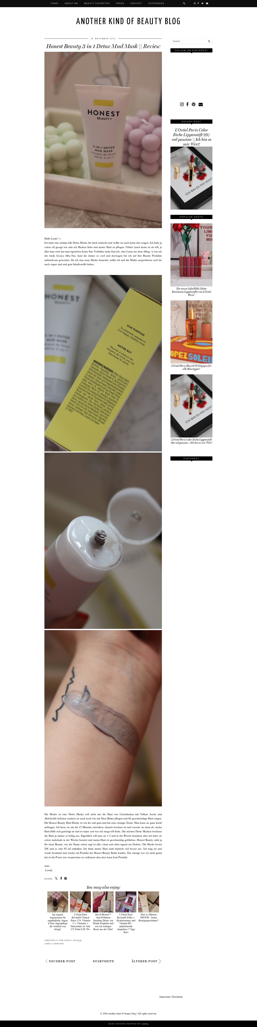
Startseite (103, 961)
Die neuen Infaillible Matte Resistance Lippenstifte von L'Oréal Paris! (191, 292)
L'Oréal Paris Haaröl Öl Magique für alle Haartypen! (191, 367)
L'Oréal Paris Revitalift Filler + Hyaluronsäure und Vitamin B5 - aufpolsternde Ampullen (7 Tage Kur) (126, 923)
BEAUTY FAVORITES (97, 3)
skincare (58, 944)
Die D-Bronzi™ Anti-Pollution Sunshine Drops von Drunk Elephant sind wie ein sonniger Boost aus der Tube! (103, 922)
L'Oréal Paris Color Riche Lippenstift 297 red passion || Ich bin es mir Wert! (191, 137)
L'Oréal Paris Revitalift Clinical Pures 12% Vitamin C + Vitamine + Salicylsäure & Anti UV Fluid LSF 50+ (80, 922)
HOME (54, 3)
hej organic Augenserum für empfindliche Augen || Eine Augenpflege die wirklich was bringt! (58, 922)
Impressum (164, 996)
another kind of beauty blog (128, 22)
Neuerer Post (62, 961)
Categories (156, 3)
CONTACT (136, 3)
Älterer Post (144, 961)
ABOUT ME (71, 3)
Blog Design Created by (128, 1024)
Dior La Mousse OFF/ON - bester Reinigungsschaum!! (149, 917)
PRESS (120, 3)
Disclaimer (177, 996)
